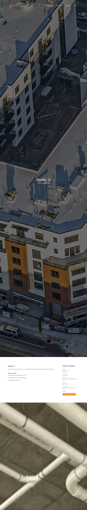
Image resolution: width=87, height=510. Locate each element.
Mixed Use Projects (69, 394)
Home (44, 5)
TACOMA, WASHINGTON (43, 183)
